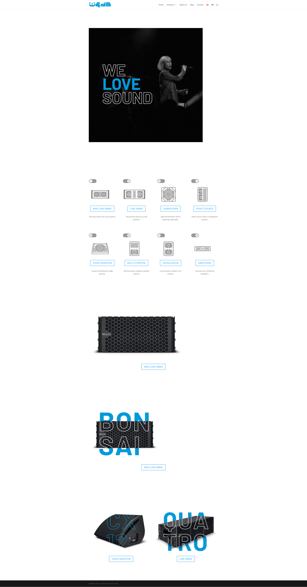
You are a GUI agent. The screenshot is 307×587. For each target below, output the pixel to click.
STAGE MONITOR (102, 263)
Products (170, 5)
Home (161, 5)
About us (183, 5)
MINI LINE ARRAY (102, 208)
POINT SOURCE (204, 208)
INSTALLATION (171, 263)
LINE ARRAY (136, 208)
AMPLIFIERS (204, 263)
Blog (192, 5)
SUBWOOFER (170, 208)
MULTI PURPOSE (136, 263)
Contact (200, 5)
